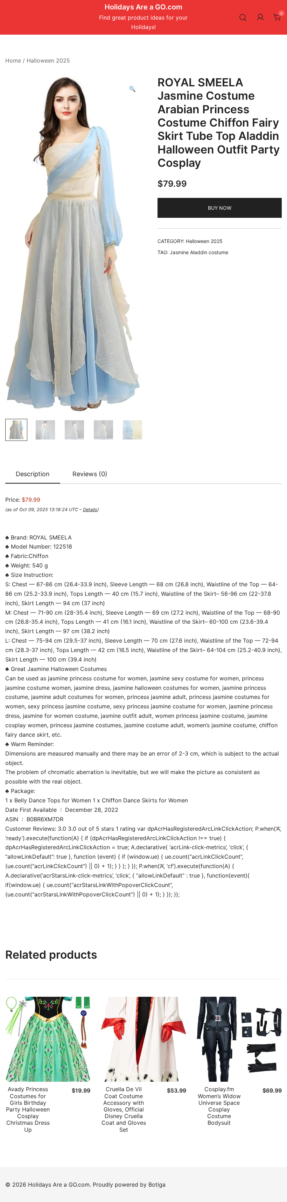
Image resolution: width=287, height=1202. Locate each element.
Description (33, 474)
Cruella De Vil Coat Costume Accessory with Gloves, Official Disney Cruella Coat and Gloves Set (124, 1109)
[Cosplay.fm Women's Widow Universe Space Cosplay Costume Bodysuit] (239, 1039)
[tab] (32, 474)
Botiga (157, 1184)
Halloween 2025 (48, 60)
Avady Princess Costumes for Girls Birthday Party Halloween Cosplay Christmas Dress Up (28, 1109)
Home (13, 60)
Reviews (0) (89, 474)
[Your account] (260, 17)
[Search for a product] (243, 17)
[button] (132, 89)
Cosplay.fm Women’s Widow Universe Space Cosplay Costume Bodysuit (219, 1106)
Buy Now (219, 208)
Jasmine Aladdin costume (199, 252)
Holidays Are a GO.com (143, 7)
